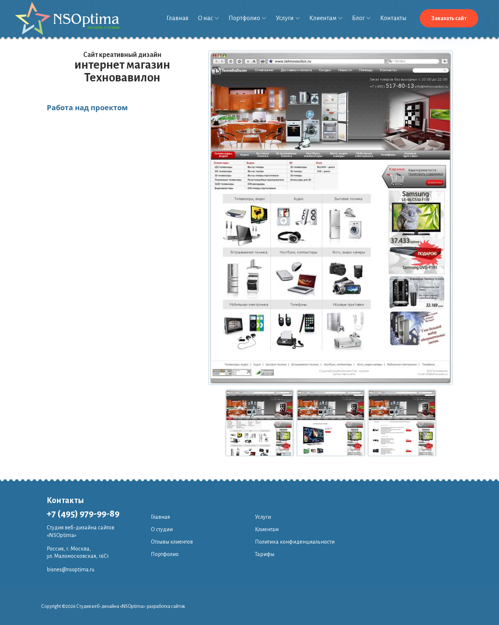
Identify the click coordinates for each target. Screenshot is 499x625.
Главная (177, 18)
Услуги (285, 18)
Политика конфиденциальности (295, 542)
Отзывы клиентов (172, 542)
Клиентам (322, 18)
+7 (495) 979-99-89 (83, 514)
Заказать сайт (448, 18)
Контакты (393, 18)
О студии (162, 529)
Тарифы (264, 554)
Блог (358, 18)
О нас (205, 18)
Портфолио (244, 18)
